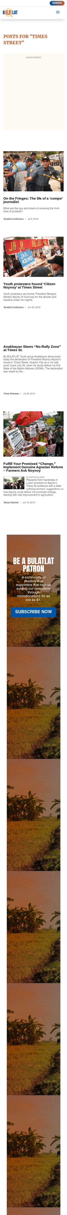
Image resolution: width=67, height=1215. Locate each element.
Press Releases (11, 394)
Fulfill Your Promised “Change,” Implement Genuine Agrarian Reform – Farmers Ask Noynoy (33, 458)
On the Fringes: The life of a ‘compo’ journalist (33, 186)
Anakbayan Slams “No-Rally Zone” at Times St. (33, 360)
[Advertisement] (33, 94)
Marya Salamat (11, 503)
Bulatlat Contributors (14, 219)
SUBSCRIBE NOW (33, 612)
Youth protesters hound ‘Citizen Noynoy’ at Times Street (33, 273)
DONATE (57, 3)
